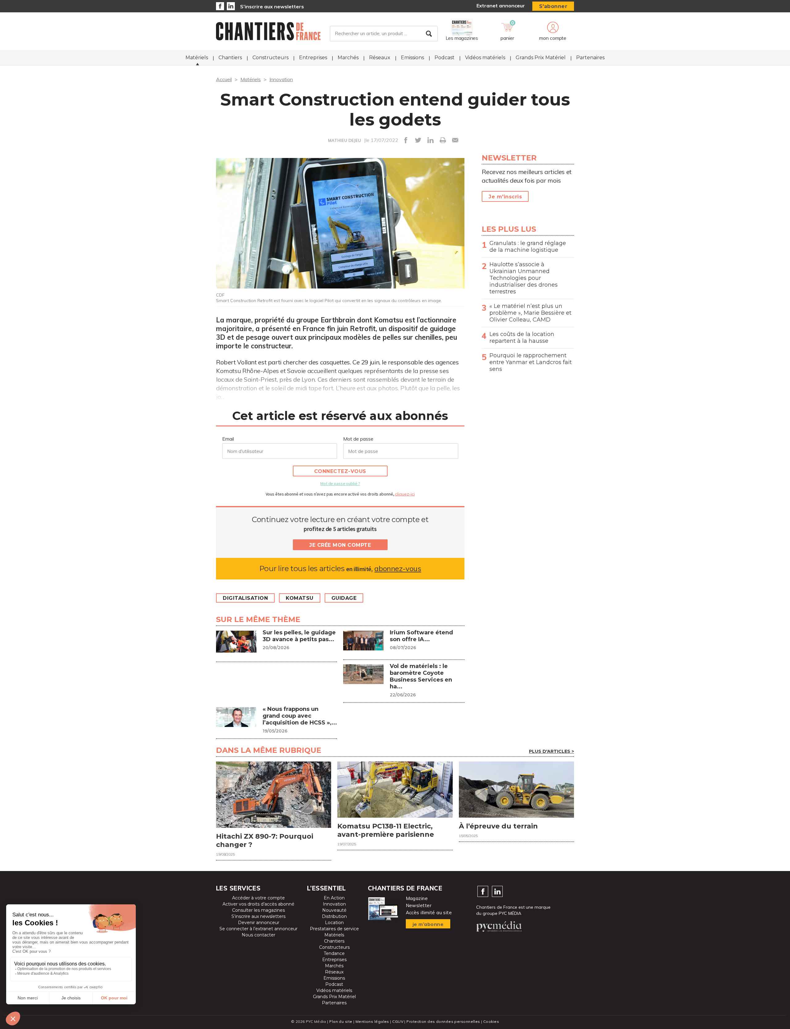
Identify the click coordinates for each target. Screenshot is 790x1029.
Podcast (444, 57)
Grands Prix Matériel (541, 57)
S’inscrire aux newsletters (272, 6)
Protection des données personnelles (443, 1021)
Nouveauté (334, 910)
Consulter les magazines (258, 910)
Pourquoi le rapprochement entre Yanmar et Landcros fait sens (530, 362)
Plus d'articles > (551, 751)
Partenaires (590, 57)
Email (228, 439)
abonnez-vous (397, 568)
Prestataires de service (334, 928)
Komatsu (300, 598)
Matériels (196, 57)
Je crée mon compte (340, 545)
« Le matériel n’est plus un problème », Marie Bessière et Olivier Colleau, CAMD (530, 313)
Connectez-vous (340, 471)
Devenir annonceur (258, 922)
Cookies (491, 1021)
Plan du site (340, 1021)
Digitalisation (245, 598)
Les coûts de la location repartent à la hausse (521, 337)
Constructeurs (270, 57)
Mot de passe (358, 439)
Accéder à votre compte (258, 898)
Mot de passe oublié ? (340, 483)
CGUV (397, 1021)
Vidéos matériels (485, 57)
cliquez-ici (405, 494)
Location (334, 922)
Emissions (412, 57)
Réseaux (379, 57)
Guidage (344, 598)
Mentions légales (372, 1021)
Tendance (334, 953)
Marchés (348, 57)
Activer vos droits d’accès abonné (258, 904)
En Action (334, 898)
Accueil (224, 79)
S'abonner (553, 6)
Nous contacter (258, 935)
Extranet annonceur (500, 5)
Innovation (281, 79)
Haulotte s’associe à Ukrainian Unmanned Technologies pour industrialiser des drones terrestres (523, 278)
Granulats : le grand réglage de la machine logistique (527, 246)
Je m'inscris (505, 197)
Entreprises (313, 57)
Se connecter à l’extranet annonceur (258, 928)
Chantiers (230, 57)
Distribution (334, 916)
